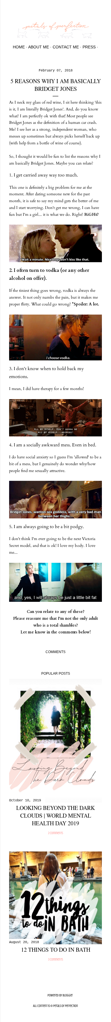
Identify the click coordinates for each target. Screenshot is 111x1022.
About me (38, 47)
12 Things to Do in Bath (55, 949)
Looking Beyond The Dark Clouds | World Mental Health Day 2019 (55, 815)
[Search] (98, 9)
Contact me (66, 47)
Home (19, 47)
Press (89, 47)
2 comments (55, 833)
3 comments (55, 959)
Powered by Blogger (60, 995)
